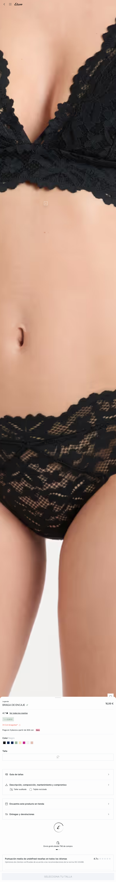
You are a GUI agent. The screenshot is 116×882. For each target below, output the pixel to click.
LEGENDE (5, 701)
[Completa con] (46, 203)
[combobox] (58, 757)
